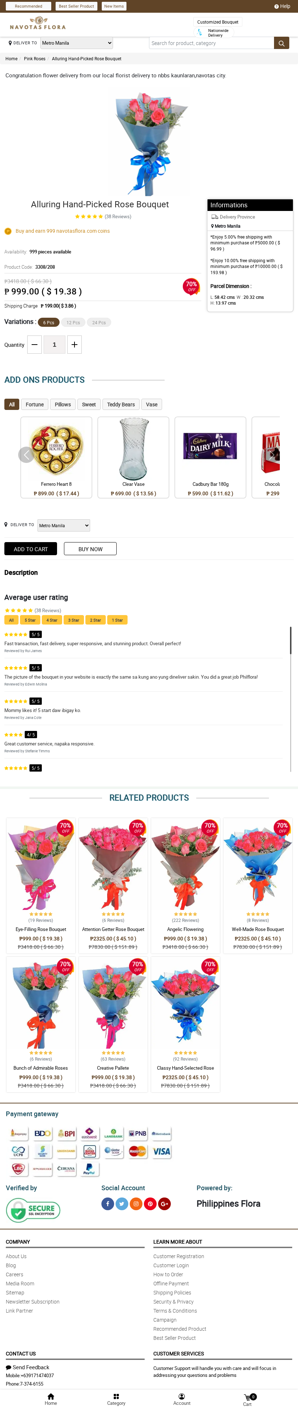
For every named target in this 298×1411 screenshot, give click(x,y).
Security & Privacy (173, 1301)
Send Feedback (31, 1367)
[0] (247, 1397)
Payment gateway (32, 1113)
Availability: (37, 251)
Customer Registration (178, 1256)
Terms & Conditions (175, 1310)
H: (223, 303)
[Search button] (281, 43)
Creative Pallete (113, 1068)
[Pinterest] (150, 1203)
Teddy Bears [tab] (121, 404)
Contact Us (21, 1353)
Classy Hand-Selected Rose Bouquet (185, 1071)
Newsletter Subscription (33, 1301)
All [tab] (12, 404)
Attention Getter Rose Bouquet (113, 929)
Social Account (123, 1187)
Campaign (165, 1319)
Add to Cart (31, 549)
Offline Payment (171, 1283)
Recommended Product (179, 1328)
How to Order (168, 1274)
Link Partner (19, 1310)
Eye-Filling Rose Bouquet (41, 929)
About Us (16, 1256)
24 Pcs (99, 322)
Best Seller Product (76, 6)
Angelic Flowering (185, 929)
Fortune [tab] (35, 404)
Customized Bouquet (217, 22)
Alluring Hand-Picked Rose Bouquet (86, 58)
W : (250, 297)
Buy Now (90, 549)
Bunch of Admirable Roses (40, 1068)
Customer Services (178, 1353)
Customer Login (171, 1265)
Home (11, 58)
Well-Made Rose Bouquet (258, 929)
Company (18, 1241)
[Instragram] (136, 1203)
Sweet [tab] (89, 404)
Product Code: (29, 267)
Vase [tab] (151, 404)
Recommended (28, 6)
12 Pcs (73, 322)
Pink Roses (34, 58)
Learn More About (177, 1241)
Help (285, 6)
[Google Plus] (164, 1203)
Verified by (21, 1187)
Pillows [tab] (63, 404)
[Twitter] (122, 1203)
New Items (114, 6)
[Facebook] (107, 1203)
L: (222, 297)
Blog (11, 1265)
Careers (14, 1274)
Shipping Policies (172, 1292)
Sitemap (15, 1292)
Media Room (20, 1283)
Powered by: (215, 1187)
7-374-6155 (31, 1383)
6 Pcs (48, 322)
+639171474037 (37, 1375)
